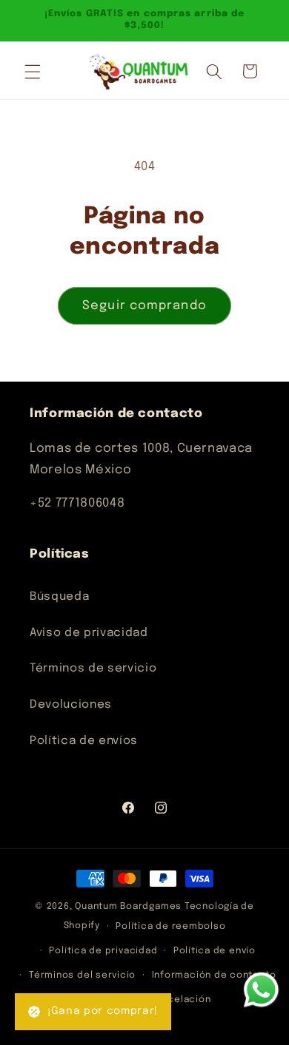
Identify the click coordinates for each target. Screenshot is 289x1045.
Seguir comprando (144, 306)
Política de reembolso (170, 926)
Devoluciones (71, 705)
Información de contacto (214, 975)
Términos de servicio (93, 668)
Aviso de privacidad (89, 633)
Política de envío (214, 951)
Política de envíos (84, 741)
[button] (32, 71)
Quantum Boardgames (128, 906)
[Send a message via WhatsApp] (261, 990)
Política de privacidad (103, 951)
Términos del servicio (82, 975)
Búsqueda (59, 597)
